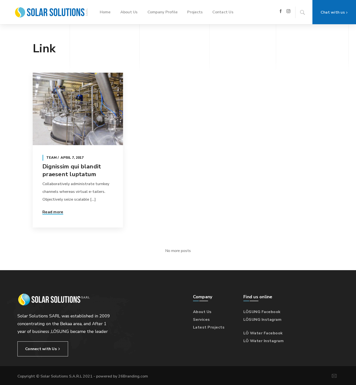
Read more (52, 212)
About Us (202, 311)
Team (51, 157)
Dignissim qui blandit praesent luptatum (71, 170)
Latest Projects (209, 327)
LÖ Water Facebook (263, 333)
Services (201, 319)
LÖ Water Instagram (263, 341)
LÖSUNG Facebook (262, 311)
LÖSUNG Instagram (262, 319)
